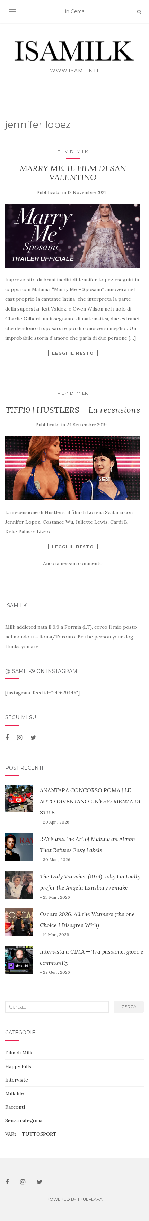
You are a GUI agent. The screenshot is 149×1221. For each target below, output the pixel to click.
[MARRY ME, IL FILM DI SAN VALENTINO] (72, 236)
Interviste (16, 1080)
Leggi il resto (73, 353)
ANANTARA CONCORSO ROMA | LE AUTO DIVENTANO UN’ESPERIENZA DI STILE (90, 801)
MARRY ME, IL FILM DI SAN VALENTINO (73, 173)
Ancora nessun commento (73, 563)
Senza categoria (23, 1120)
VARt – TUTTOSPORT (30, 1134)
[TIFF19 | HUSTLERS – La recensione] (72, 468)
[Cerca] (139, 12)
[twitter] (33, 737)
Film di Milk (73, 151)
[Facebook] (7, 737)
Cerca (129, 1006)
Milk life (14, 1093)
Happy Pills (18, 1066)
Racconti (15, 1107)
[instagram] (19, 737)
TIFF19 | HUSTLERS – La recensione (73, 409)
